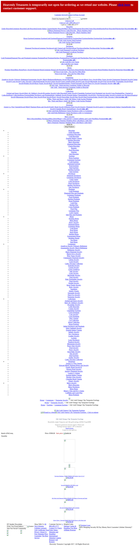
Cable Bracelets (61, 93)
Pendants (69, 56)
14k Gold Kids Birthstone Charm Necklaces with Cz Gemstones (69, 113)
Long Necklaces (126, 95)
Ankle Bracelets (6, 29)
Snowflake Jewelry (68, 97)
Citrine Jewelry (74, 260)
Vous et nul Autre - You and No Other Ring (69, 74)
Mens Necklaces (43, 119)
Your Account (80, 15)
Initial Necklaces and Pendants (40, 95)
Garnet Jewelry (55, 81)
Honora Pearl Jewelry (72, 107)
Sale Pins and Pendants (74, 215)
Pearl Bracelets (110, 29)
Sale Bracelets (126, 29)
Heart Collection (14, 95)
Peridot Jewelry (29, 83)
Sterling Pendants (60, 58)
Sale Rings (123, 70)
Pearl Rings (67, 70)
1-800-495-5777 (56, 525)
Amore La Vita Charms (12, 107)
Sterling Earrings (93, 38)
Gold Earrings (51, 38)
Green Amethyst (66, 81)
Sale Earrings (104, 38)
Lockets (117, 95)
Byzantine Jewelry (49, 93)
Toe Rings (116, 70)
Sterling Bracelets (58, 29)
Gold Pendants (6, 58)
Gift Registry (53, 541)
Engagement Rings (95, 70)
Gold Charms (124, 58)
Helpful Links (68, 524)
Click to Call (69, 21)
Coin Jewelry (106, 93)
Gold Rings (59, 70)
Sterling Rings (84, 70)
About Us (43, 532)
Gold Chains (57, 48)
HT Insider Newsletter (14, 524)
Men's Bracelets (69, 29)
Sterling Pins (87, 58)
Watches (118, 29)
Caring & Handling (70, 527)
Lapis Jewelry (85, 81)
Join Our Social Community (16, 528)
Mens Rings (19, 70)
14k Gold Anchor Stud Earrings (69, 42)
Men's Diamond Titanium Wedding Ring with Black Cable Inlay (69, 123)
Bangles (102, 29)
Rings (70, 68)
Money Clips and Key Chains (67, 119)
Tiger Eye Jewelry (94, 83)
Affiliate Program (70, 530)
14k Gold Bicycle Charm (69, 64)
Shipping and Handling (53, 533)
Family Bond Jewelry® (57, 107)
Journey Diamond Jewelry (89, 107)
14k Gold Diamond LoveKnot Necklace (69, 52)
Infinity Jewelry (88, 95)
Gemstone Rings (49, 70)
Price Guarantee (41, 535)
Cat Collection (74, 320)
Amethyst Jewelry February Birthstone (15, 79)
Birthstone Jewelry (61, 79)
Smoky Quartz (70, 83)
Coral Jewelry (16, 81)
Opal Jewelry (107, 81)
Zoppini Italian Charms (44, 29)
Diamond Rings (38, 70)
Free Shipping (39, 534)
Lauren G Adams (104, 107)
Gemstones (69, 78)
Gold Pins (79, 58)
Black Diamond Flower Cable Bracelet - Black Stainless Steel (69, 32)
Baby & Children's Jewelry (34, 93)
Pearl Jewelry (47, 97)
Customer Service (61, 15)
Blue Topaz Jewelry (105, 79)
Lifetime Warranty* (125, 527)
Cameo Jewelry (72, 93)
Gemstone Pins (114, 58)
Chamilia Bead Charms (63, 109)
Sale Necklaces (102, 48)
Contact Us (71, 15)
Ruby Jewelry (54, 83)
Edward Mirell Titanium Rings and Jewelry (34, 107)
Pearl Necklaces (78, 48)
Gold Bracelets (31, 29)
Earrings (69, 36)
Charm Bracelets (94, 29)
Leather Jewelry (109, 95)
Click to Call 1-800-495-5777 (69, 23)
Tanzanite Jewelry (81, 83)
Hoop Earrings (28, 38)
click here (124, 4)
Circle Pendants (96, 93)
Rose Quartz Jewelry (42, 83)
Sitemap (66, 526)
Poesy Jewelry (28, 70)
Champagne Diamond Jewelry (122, 79)
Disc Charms (125, 93)
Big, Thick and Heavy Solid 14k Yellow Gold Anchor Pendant (69, 101)
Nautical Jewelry (74, 342)
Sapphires (62, 83)
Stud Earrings (83, 38)
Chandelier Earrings (84, 93)
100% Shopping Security (87, 527)
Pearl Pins (106, 58)
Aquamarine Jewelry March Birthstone (41, 79)
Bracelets (69, 27)
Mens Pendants (100, 119)
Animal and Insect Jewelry (15, 93)
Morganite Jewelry (96, 81)
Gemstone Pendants (37, 58)
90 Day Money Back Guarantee (107, 527)
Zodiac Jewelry (98, 97)
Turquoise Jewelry (106, 83)
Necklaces (69, 46)
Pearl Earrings (74, 38)
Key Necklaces (99, 95)
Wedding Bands (107, 70)
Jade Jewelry (76, 81)
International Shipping (53, 537)
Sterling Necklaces (90, 48)
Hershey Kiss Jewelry (73, 377)
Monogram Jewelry (23, 97)
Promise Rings (10, 70)
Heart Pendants (71, 58)
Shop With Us (39, 524)
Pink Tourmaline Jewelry (120, 81)
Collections (69, 91)
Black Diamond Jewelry (76, 79)
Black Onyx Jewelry (91, 79)
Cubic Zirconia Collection (30, 81)
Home (42, 400)
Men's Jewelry (69, 117)
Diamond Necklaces (32, 48)
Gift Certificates (39, 530)
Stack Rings (75, 70)
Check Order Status (55, 529)
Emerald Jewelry (44, 81)
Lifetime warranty (40, 528)
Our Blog (74, 528)
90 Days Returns (40, 525)
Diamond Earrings (62, 38)
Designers (69, 105)
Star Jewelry (79, 97)
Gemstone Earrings (40, 38)
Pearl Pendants (49, 58)
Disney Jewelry (76, 109)
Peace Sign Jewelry (36, 97)
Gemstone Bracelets (19, 29)
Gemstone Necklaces (46, 48)
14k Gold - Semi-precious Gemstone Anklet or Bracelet (69, 87)
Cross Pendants (97, 58)
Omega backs (69, 428)
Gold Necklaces (67, 48)
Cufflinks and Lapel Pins (86, 119)
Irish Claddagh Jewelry (59, 95)
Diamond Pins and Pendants (20, 58)
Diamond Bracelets (81, 29)
